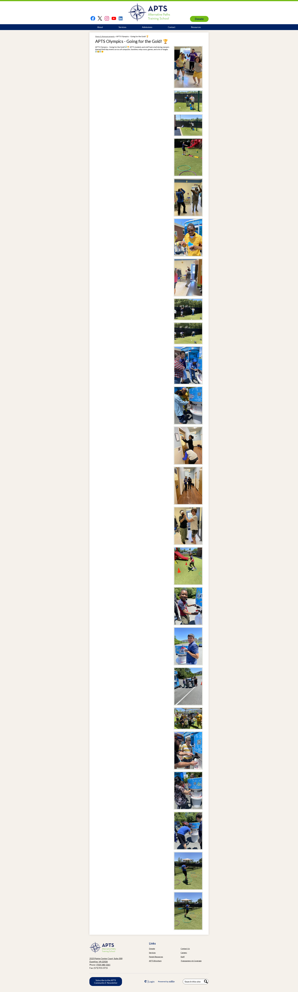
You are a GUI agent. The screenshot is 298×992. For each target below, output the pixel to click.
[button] (100, 27)
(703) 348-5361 (103, 964)
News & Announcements (105, 36)
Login (149, 981)
